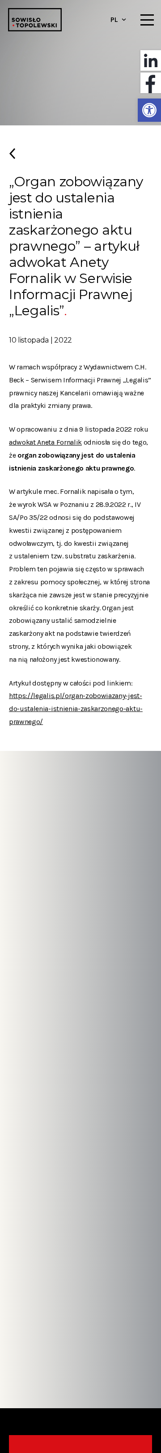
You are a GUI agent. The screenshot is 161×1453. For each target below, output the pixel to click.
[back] (80, 157)
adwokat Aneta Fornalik (45, 442)
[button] (149, 110)
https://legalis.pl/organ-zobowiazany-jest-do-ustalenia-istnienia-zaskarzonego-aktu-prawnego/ (76, 708)
